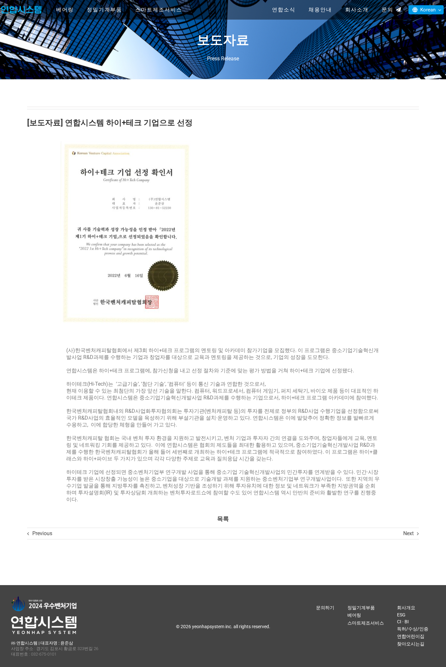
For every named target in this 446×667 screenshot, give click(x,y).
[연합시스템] (21, 6)
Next (408, 533)
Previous (42, 533)
